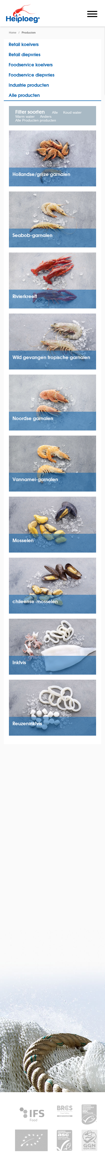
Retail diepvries (24, 54)
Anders (45, 116)
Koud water (72, 112)
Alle (55, 112)
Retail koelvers (23, 44)
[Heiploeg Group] (23, 22)
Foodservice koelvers (30, 64)
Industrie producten (29, 84)
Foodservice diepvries (31, 74)
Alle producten (24, 95)
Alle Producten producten (35, 120)
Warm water (25, 116)
